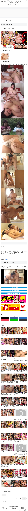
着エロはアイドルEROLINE (5, 507)
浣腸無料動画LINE (5, 508)
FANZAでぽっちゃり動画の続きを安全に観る (14, 290)
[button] (23, 320)
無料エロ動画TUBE (14, 508)
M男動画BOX (22, 507)
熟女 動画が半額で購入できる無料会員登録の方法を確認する (14, 293)
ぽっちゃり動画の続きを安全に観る (14, 287)
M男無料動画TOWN (23, 508)
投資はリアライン (14, 507)
